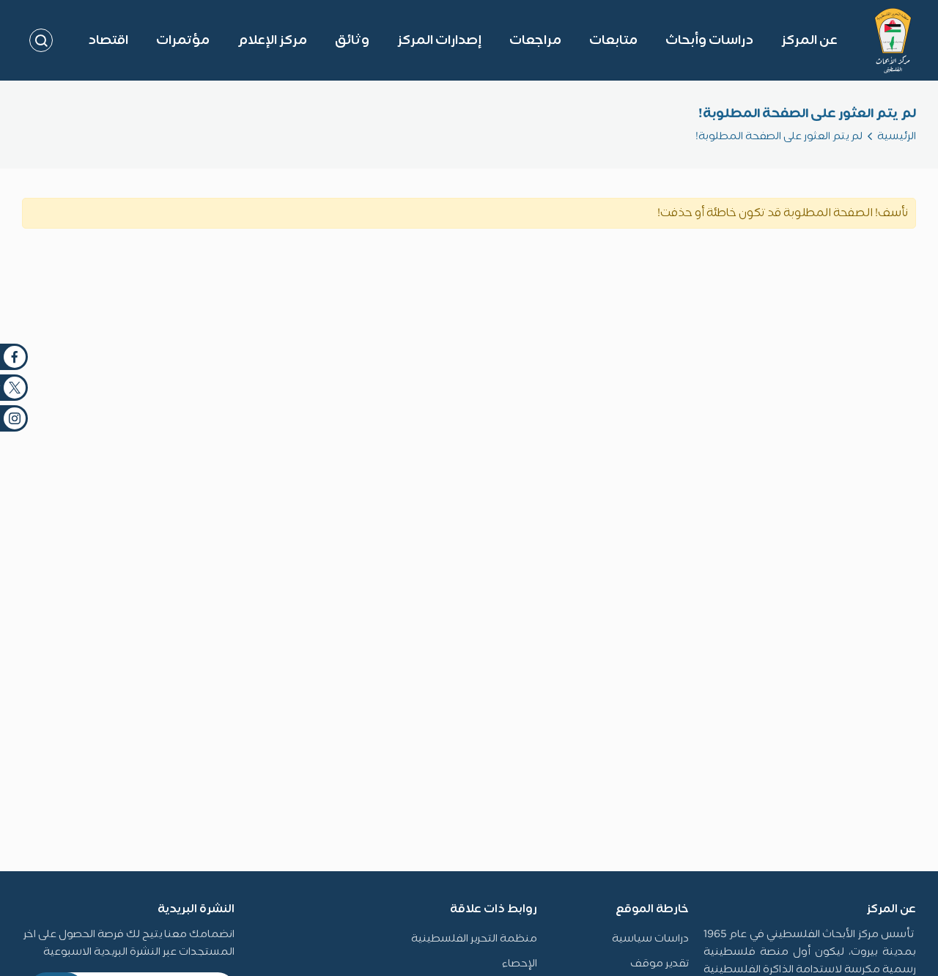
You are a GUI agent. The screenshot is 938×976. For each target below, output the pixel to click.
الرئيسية (896, 136)
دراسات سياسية (650, 939)
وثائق (352, 41)
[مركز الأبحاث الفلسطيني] (893, 40)
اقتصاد (108, 41)
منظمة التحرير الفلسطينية (474, 939)
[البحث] (41, 40)
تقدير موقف (659, 964)
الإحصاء (519, 964)
